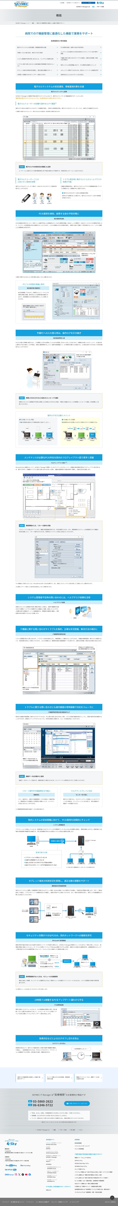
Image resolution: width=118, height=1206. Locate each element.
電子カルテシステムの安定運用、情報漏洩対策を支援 (31, 47)
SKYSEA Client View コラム (82, 1163)
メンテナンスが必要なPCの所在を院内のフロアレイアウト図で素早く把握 (79, 52)
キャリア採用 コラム (80, 1169)
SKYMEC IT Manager (53, 1156)
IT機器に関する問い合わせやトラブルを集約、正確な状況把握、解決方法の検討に (79, 59)
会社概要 (62, 2)
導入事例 (73, 1130)
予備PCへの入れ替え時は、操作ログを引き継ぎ (30, 52)
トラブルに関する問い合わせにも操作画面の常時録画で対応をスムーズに (36, 65)
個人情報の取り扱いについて (17, 1202)
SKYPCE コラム (79, 1160)
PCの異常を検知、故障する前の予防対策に (72, 47)
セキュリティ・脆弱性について (58, 1202)
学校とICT (48, 1190)
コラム (80, 1130)
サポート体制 (100, 6)
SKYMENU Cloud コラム (81, 1166)
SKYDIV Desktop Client (52, 1152)
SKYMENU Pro (52, 1180)
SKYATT (50, 1160)
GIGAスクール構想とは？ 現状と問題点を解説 (86, 1183)
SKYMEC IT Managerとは (83, 6)
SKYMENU (48, 1164)
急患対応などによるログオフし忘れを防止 (72, 74)
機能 (93, 6)
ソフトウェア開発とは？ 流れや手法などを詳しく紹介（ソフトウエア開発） (94, 1172)
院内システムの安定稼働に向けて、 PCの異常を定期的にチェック (78, 65)
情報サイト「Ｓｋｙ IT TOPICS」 (83, 1157)
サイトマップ (5, 1202)
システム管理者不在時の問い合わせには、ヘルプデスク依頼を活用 (35, 59)
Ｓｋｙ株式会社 (112, 1202)
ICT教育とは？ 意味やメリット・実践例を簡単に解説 (88, 1186)
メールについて (73, 1202)
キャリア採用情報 (79, 1149)
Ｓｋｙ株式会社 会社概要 (42, 1202)
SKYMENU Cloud (54, 1167)
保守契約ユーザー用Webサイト (73, 2)
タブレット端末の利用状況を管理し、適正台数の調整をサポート (34, 70)
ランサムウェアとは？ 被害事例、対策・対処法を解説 (88, 1192)
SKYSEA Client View (53, 1143)
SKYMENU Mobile (53, 1172)
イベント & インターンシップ (82, 1146)
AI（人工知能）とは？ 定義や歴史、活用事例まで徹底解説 (89, 1180)
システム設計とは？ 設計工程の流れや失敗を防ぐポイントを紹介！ (92, 1178)
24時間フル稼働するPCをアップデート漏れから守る (31, 74)
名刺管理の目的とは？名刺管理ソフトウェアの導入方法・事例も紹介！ (93, 1189)
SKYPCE (48, 1147)
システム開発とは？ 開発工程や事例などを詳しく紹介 (88, 1175)
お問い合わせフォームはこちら (78, 1103)
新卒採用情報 (78, 1143)
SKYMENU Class (52, 1176)
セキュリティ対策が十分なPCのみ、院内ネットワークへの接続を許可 (79, 70)
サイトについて (30, 1202)
